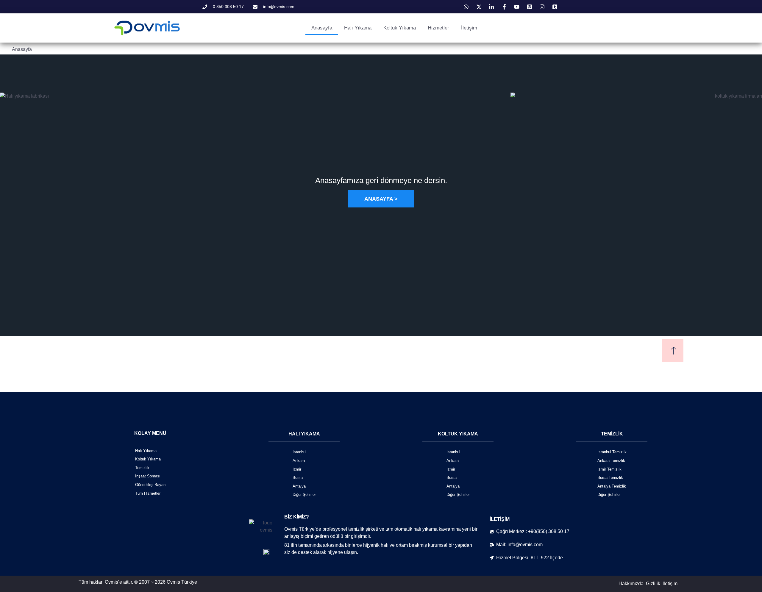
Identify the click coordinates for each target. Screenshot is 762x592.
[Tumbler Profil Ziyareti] (556, 7)
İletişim (469, 28)
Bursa (298, 477)
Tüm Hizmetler (147, 493)
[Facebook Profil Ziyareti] (505, 7)
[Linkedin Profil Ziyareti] (492, 7)
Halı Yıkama (357, 28)
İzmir (297, 469)
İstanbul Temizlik (612, 452)
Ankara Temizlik (611, 460)
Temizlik (142, 468)
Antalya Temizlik (611, 486)
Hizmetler (438, 28)
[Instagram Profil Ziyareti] (543, 7)
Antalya (299, 486)
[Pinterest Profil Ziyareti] (530, 7)
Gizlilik (653, 583)
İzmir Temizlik (609, 469)
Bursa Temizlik (610, 477)
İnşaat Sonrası (147, 476)
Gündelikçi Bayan (150, 484)
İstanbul (299, 452)
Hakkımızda (631, 583)
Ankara (299, 460)
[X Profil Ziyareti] (480, 7)
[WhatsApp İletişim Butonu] (467, 7)
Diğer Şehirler (304, 494)
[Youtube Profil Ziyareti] (517, 7)
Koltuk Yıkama (399, 28)
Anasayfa (321, 28)
